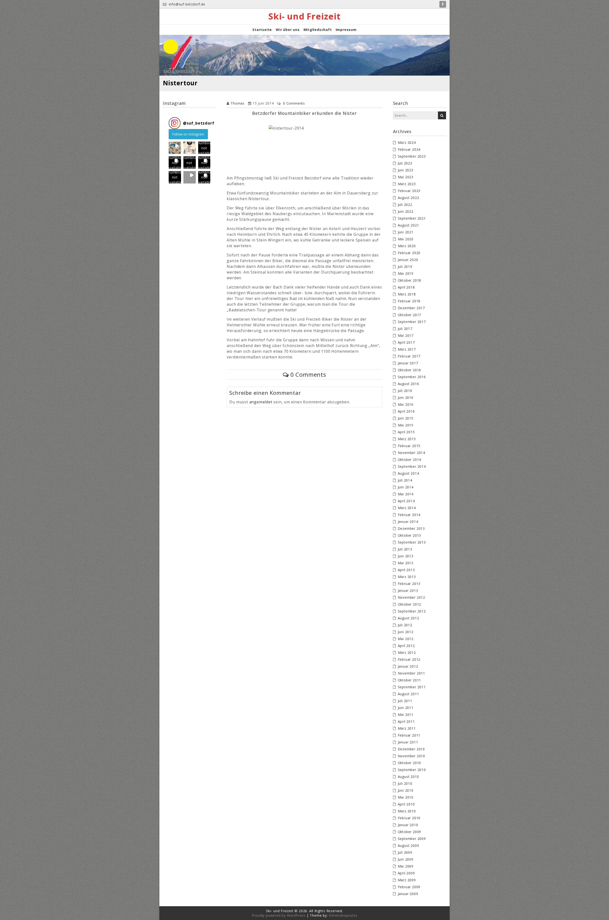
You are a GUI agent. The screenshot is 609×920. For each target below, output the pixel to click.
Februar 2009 (409, 887)
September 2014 (412, 466)
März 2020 (407, 246)
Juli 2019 (405, 266)
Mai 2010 (405, 797)
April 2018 (406, 287)
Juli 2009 (405, 852)
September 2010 (412, 769)
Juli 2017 (405, 328)
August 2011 (408, 694)
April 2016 (406, 411)
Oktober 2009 (409, 831)
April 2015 (406, 432)
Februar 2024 (409, 149)
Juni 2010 (405, 790)
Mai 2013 (405, 563)
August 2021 (408, 225)
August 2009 (408, 845)
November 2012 (411, 597)
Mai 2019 (405, 273)
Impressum (346, 29)
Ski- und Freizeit (304, 16)
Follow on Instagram (188, 134)
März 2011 (407, 728)
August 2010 (408, 776)
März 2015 (407, 439)
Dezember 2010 (411, 749)
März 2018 (407, 294)
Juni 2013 (405, 556)
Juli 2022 (405, 204)
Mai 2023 (405, 177)
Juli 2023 (405, 163)
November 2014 (411, 452)
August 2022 (408, 197)
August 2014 (408, 473)
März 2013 (407, 576)
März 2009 (407, 880)
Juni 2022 (405, 211)
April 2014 (406, 501)
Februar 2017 (409, 356)
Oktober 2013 (409, 535)
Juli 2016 (405, 390)
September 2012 (412, 611)
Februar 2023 (409, 190)
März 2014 (407, 508)
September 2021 (412, 218)
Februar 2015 (409, 445)
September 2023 (412, 156)
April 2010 (406, 804)
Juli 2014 (405, 480)
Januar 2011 (408, 742)
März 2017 (407, 349)
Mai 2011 (405, 714)
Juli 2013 (405, 549)
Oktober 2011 (409, 680)
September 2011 (412, 687)
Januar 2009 (408, 893)
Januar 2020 (408, 259)
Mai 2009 (405, 866)
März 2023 (407, 184)
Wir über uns (288, 29)
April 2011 (406, 721)
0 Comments (294, 103)
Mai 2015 (405, 425)
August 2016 (408, 383)
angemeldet (260, 402)
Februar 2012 (409, 659)
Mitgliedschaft (318, 29)
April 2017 (406, 342)
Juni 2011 (405, 707)
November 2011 (411, 673)
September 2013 (412, 542)
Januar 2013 (408, 590)
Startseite (262, 29)
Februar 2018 (409, 301)
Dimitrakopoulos (343, 915)
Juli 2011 (405, 700)
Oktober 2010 (409, 763)
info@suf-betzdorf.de (186, 4)
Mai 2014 (405, 494)
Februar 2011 (409, 735)
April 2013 (406, 570)
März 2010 (407, 811)
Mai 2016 (405, 404)
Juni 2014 (405, 487)
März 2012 (407, 652)
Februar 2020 (409, 252)
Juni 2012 (405, 632)
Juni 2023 (405, 170)
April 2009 (406, 873)
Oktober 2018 (409, 280)
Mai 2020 (405, 239)
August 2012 (408, 618)
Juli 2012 (405, 625)
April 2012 (406, 645)
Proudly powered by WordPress (278, 915)
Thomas (238, 103)
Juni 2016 (405, 397)
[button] (175, 148)
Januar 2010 (408, 825)
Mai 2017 (405, 335)
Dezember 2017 (411, 308)
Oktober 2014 (409, 459)
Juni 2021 (405, 232)
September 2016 (412, 377)
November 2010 (411, 756)
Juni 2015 (405, 418)
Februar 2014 (409, 514)
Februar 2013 (409, 583)
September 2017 (412, 321)
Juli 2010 (405, 783)
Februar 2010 (409, 818)
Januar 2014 (408, 521)
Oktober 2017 (409, 315)
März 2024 (407, 142)
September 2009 (412, 838)
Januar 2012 (408, 666)
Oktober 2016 (409, 370)
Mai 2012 (405, 638)
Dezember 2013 (411, 528)
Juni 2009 (405, 859)
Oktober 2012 (409, 604)
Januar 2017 (408, 363)
